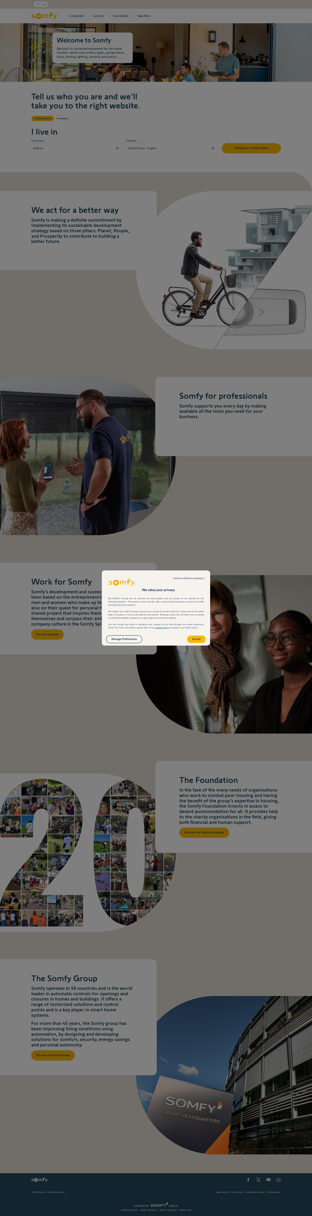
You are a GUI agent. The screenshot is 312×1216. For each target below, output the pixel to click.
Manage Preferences (124, 639)
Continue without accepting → (189, 578)
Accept (196, 639)
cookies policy (162, 627)
